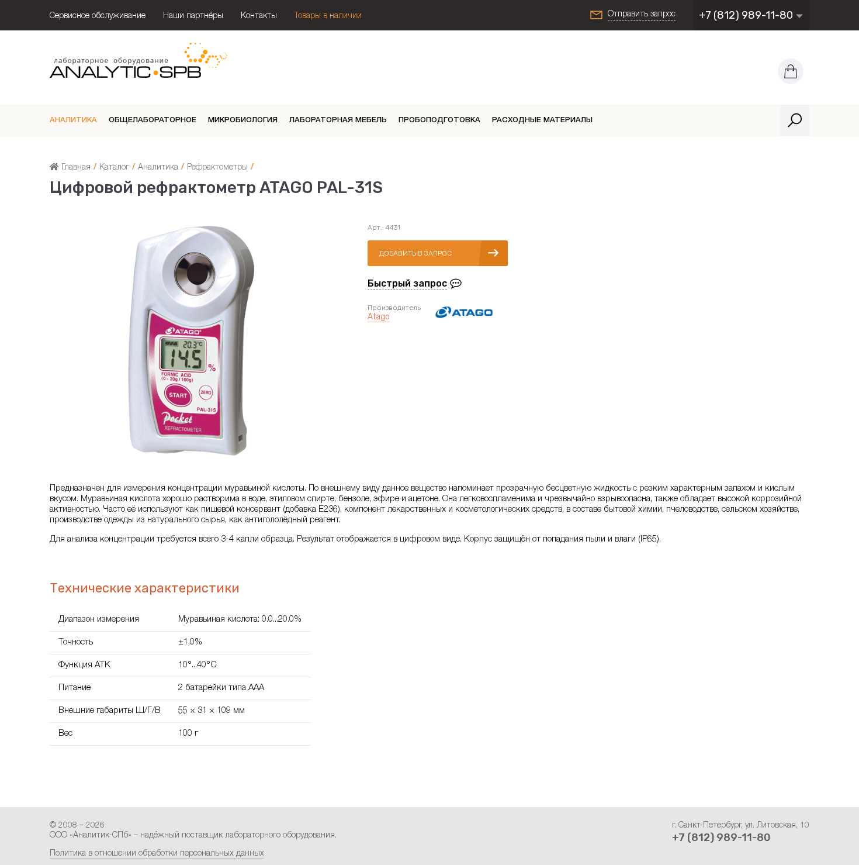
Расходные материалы (542, 121)
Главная (75, 168)
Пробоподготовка (439, 121)
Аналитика (73, 121)
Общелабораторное (152, 121)
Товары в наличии (328, 16)
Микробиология (243, 121)
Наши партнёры (193, 16)
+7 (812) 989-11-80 (747, 15)
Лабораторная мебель (338, 121)
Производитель (394, 308)
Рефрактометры (217, 168)
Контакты (259, 16)
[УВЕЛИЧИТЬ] (191, 456)
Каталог (114, 168)
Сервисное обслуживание (98, 16)
